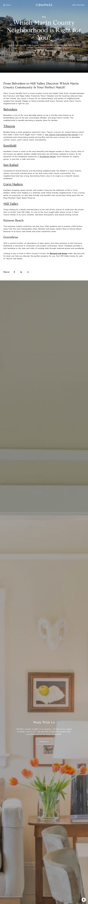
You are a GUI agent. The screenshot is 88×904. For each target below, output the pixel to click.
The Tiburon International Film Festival (61, 135)
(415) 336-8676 (78, 5)
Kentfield (9, 145)
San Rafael (10, 165)
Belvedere (10, 109)
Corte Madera (13, 184)
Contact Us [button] (44, 742)
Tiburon (9, 126)
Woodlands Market (47, 157)
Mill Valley (11, 204)
